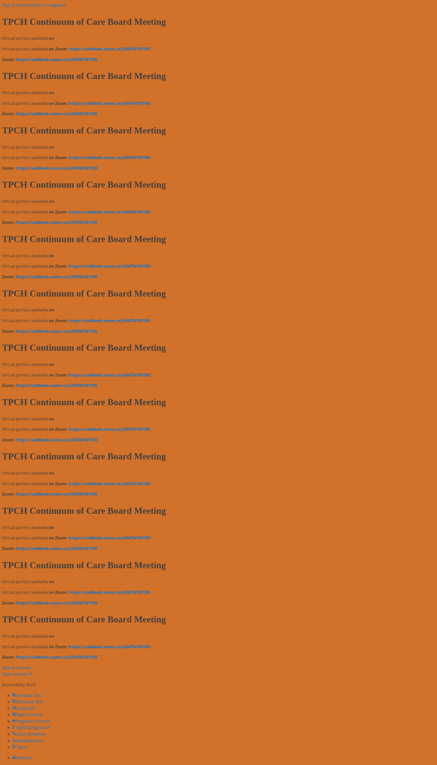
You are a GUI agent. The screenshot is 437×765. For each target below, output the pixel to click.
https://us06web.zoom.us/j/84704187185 (109, 49)
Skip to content (16, 668)
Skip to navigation (49, 5)
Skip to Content (16, 5)
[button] (17, 674)
